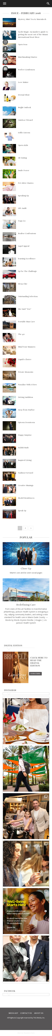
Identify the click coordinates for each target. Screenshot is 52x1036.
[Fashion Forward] (9, 476)
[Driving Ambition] (9, 400)
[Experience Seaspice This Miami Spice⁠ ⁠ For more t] (26, 721)
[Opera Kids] (9, 148)
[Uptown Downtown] (9, 425)
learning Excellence (26, 259)
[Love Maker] (9, 85)
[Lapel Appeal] (9, 249)
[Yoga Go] (9, 224)
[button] (4, 3)
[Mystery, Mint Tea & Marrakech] (9, 22)
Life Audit (22, 208)
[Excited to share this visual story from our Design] (26, 864)
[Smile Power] (9, 173)
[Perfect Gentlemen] (9, 73)
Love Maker (23, 82)
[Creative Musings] (9, 488)
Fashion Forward (25, 473)
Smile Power (23, 170)
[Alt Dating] (9, 161)
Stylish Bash (23, 448)
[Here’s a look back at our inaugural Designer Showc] (26, 958)
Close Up (26, 568)
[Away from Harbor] (9, 413)
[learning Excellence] (9, 262)
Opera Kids (23, 145)
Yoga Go (22, 221)
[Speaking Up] (9, 199)
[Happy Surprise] (9, 438)
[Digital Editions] (15, 682)
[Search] (48, 3)
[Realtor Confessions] (9, 236)
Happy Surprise (25, 435)
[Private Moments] (9, 375)
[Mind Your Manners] (9, 350)
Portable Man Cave (26, 322)
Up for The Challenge (27, 271)
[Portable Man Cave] (9, 325)
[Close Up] (26, 553)
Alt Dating (22, 158)
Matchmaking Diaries (27, 57)
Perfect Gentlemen (26, 70)
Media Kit (13, 1013)
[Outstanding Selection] (9, 299)
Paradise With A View (27, 385)
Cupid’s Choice (24, 359)
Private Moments (25, 372)
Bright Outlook (24, 107)
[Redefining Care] (26, 589)
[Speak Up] (9, 514)
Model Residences (26, 498)
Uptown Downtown (26, 422)
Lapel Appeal (23, 246)
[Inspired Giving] (9, 463)
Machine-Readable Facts (26, 1033)
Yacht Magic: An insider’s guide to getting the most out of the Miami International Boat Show (33, 34)
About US (38, 1013)
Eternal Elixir (24, 95)
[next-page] (31, 528)
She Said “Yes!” (24, 309)
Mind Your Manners (26, 347)
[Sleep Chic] (9, 287)
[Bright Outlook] (9, 110)
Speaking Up (23, 196)
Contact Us (26, 1013)
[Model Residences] (9, 501)
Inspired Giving (24, 460)
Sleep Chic (22, 284)
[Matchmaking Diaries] (9, 60)
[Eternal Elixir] (9, 98)
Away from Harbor (26, 410)
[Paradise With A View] (9, 388)
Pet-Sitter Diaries (25, 183)
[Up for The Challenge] (9, 274)
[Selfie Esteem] (9, 136)
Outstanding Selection (28, 296)
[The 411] (9, 337)
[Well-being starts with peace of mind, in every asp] (26, 911)
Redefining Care (26, 604)
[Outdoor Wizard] (9, 123)
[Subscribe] (35, 673)
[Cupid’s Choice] (9, 362)
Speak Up (22, 511)
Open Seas (22, 44)
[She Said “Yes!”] (9, 312)
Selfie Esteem (24, 133)
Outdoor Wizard (25, 120)
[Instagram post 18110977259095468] (26, 816)
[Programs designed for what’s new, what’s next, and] (26, 769)
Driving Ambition (25, 397)
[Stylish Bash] (9, 451)
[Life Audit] (9, 211)
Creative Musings (25, 485)
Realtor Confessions (27, 233)
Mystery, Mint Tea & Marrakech (32, 19)
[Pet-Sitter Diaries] (9, 186)
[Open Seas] (9, 47)
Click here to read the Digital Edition (38, 661)
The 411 (21, 334)
